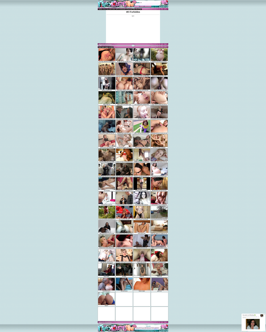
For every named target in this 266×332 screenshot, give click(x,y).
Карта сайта (148, 326)
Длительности (165, 46)
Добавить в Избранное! (105, 44)
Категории (137, 6)
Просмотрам (159, 46)
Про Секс (137, 2)
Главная (142, 6)
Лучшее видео (148, 6)
